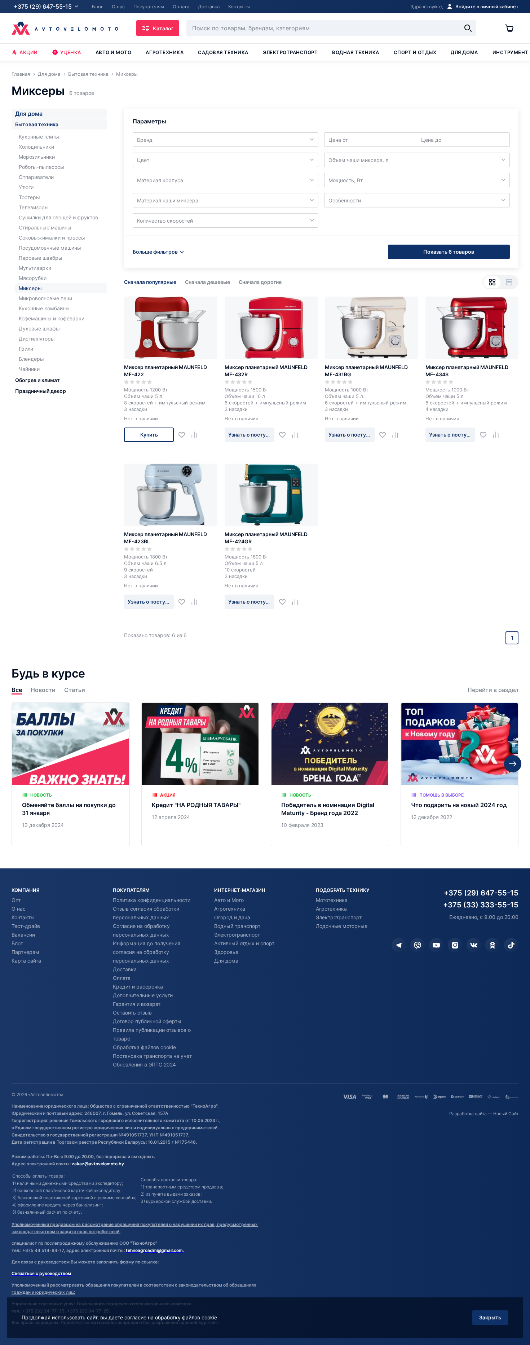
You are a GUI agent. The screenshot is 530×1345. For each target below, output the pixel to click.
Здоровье (226, 952)
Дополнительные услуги (143, 995)
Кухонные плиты (39, 136)
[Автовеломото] (65, 28)
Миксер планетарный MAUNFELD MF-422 (165, 370)
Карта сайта (26, 961)
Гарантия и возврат (136, 1004)
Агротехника (165, 52)
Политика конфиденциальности (151, 900)
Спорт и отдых (415, 52)
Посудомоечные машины (50, 248)
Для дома (464, 52)
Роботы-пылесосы (41, 167)
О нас (19, 909)
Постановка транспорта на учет (152, 1056)
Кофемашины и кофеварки (51, 318)
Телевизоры (34, 207)
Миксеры (30, 288)
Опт (16, 900)
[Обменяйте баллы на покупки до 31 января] (70, 774)
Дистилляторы (37, 339)
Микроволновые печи (45, 298)
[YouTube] (436, 945)
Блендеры (31, 359)
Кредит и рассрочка (138, 986)
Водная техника (355, 52)
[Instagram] (455, 945)
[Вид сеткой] (491, 282)
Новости (43, 690)
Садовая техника (223, 52)
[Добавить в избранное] (184, 435)
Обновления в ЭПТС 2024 (144, 1064)
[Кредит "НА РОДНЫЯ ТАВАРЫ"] (200, 774)
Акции (28, 52)
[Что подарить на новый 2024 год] (459, 774)
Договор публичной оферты (147, 1021)
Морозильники (37, 157)
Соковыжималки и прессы (52, 238)
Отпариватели (36, 177)
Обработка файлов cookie (144, 1047)
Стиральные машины (45, 227)
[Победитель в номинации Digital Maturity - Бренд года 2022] (330, 774)
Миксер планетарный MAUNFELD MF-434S (466, 370)
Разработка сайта (468, 1113)
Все (17, 690)
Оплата (122, 978)
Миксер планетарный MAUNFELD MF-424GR (266, 537)
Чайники (29, 369)
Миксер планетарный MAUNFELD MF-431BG (366, 370)
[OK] (492, 945)
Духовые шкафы (39, 328)
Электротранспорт (290, 52)
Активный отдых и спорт (244, 943)
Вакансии (23, 935)
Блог (17, 943)
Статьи (74, 690)
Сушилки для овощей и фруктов (58, 217)
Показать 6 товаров (448, 252)
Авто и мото (114, 52)
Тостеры (29, 197)
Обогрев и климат (37, 380)
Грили (26, 349)
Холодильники (36, 147)
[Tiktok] (511, 945)
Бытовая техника (36, 124)
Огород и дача (232, 917)
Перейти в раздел (493, 690)
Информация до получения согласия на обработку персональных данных (146, 952)
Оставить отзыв (132, 1012)
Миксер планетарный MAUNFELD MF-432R (266, 370)
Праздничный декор (40, 391)
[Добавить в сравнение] (197, 435)
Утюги (26, 187)
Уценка (70, 52)
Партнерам (25, 952)
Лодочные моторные (341, 926)
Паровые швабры (40, 258)
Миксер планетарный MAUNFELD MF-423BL (165, 537)
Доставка (125, 969)
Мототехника (332, 900)
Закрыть (490, 1317)
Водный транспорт (237, 926)
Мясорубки (33, 278)
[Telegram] (399, 945)
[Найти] (468, 28)
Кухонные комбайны (44, 308)
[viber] (417, 945)
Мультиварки (35, 268)
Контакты (23, 917)
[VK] (474, 945)
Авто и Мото (229, 900)
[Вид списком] (508, 282)
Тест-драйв (26, 926)
